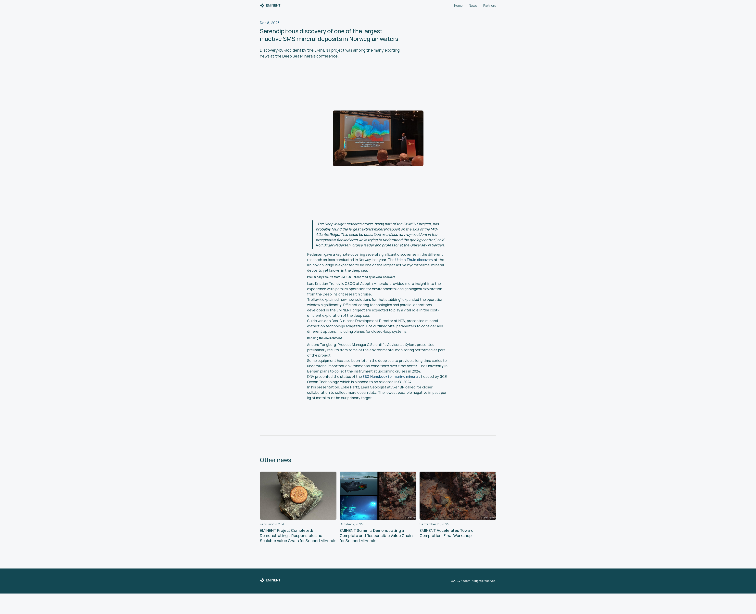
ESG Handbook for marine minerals (392, 376)
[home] (270, 5)
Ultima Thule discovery (414, 259)
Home (458, 5)
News (473, 5)
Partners (489, 5)
